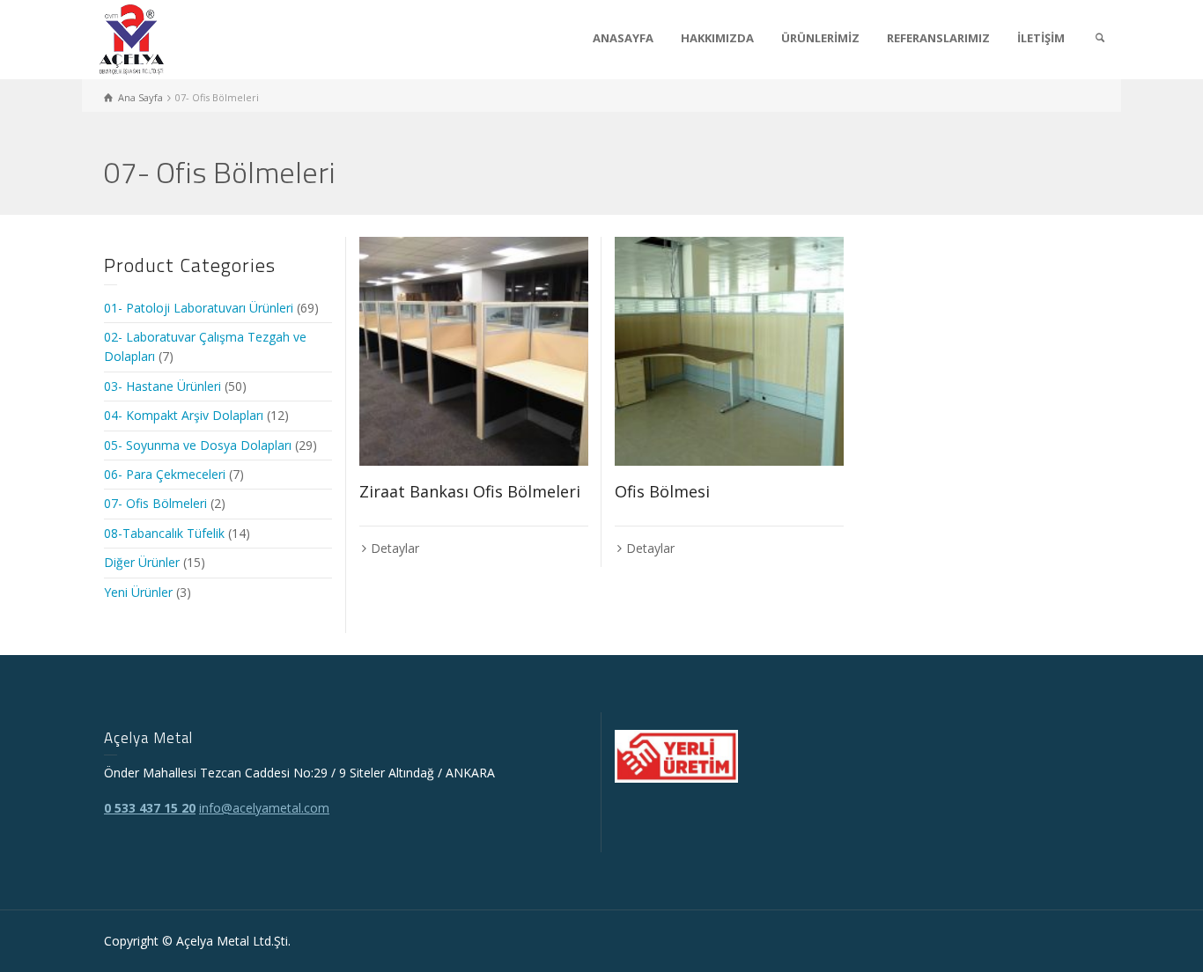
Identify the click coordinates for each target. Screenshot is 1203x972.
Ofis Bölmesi (662, 491)
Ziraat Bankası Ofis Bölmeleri (469, 491)
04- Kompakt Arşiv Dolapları (183, 415)
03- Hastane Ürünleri (162, 386)
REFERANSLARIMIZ (938, 38)
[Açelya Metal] (132, 38)
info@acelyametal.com (264, 807)
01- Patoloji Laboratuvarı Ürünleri (198, 307)
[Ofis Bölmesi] (729, 351)
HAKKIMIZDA (717, 38)
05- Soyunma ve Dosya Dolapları (198, 445)
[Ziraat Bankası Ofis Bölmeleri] (473, 351)
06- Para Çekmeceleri (164, 474)
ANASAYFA (623, 38)
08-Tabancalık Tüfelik (164, 533)
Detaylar (395, 548)
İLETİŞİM (1041, 38)
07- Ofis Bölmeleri (155, 503)
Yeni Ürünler (138, 592)
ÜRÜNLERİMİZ (820, 38)
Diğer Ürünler (142, 562)
